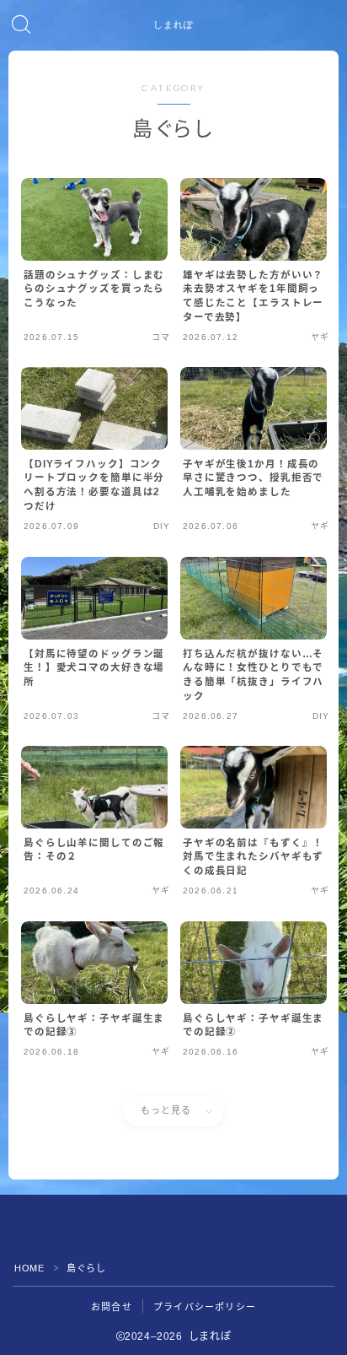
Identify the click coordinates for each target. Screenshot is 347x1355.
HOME (29, 1268)
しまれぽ (173, 25)
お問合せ (111, 1307)
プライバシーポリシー (204, 1307)
